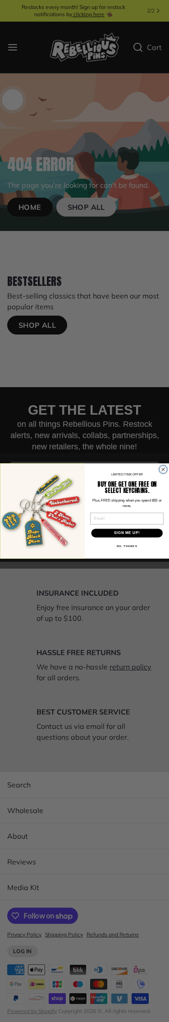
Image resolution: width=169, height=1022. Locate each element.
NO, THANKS (126, 546)
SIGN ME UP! (127, 533)
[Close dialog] (163, 469)
